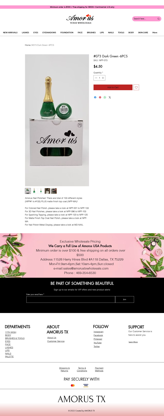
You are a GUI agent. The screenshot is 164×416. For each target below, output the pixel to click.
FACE (8, 344)
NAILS (8, 353)
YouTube (97, 342)
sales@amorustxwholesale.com (86, 268)
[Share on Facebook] (95, 97)
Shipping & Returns (64, 369)
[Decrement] (96, 77)
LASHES (9, 347)
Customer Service (55, 341)
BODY (8, 335)
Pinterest (98, 339)
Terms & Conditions (82, 369)
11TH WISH (10, 332)
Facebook (98, 335)
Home (27, 45)
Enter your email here (34, 294)
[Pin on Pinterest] (100, 97)
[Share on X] (109, 97)
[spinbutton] (99, 77)
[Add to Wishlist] (136, 87)
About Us (51, 337)
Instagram (98, 331)
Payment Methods (99, 369)
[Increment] (103, 77)
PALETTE (9, 356)
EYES (7, 341)
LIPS (7, 350)
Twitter (97, 346)
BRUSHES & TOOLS (14, 338)
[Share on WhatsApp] (104, 97)
